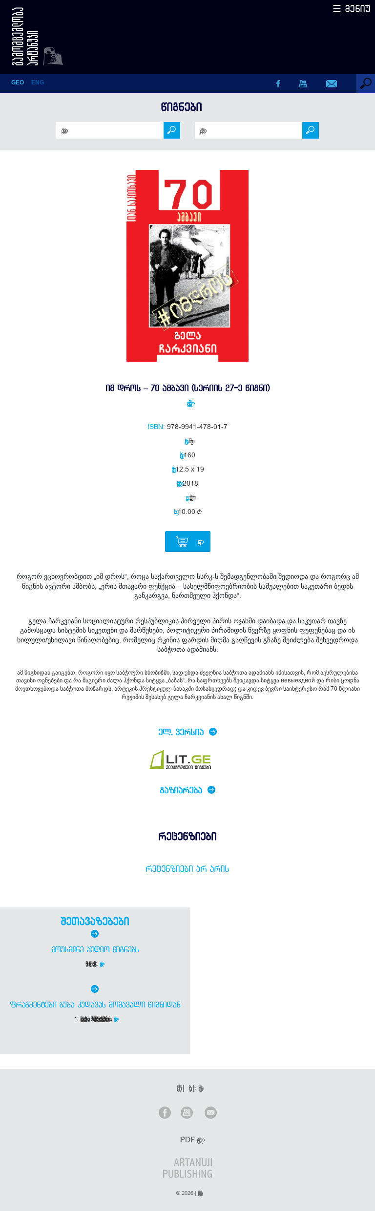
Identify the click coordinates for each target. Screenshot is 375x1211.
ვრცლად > (102, 963)
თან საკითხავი (189, 441)
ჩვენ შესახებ (178, 1088)
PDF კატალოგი (188, 1139)
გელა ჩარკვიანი (187, 402)
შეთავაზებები (95, 921)
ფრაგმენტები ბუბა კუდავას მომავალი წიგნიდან (95, 1004)
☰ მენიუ (352, 8)
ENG (37, 82)
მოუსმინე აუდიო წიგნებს (95, 949)
